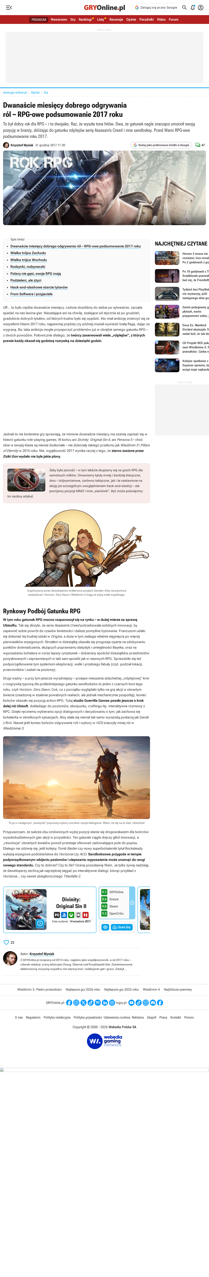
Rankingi (85, 19)
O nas (19, 1017)
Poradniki (146, 19)
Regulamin (33, 1017)
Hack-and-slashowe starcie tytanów (39, 287)
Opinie (131, 19)
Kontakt (175, 1017)
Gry (73, 19)
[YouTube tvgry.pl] (131, 1003)
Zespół (151, 1017)
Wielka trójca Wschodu (28, 260)
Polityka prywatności (88, 1017)
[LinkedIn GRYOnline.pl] (105, 1003)
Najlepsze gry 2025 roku (121, 989)
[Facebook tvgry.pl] (160, 1003)
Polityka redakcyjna (57, 1017)
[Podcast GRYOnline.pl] (98, 1003)
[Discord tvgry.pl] (153, 1003)
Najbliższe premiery (178, 989)
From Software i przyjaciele (31, 294)
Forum (173, 19)
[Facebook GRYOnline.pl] (69, 1003)
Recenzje (116, 19)
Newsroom (59, 19)
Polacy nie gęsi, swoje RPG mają (35, 273)
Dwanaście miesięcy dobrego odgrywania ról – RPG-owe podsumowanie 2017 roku (75, 246)
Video (161, 19)
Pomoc (189, 1017)
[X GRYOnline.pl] (83, 1003)
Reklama (138, 1017)
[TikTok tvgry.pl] (139, 1003)
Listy (100, 19)
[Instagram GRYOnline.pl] (76, 1003)
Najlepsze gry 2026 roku (83, 989)
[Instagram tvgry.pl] (146, 1003)
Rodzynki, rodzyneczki (27, 267)
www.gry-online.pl (15, 92)
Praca (163, 1017)
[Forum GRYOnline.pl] (112, 1003)
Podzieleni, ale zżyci (25, 280)
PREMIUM (39, 20)
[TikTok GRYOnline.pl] (91, 1003)
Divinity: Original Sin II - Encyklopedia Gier (50, 910)
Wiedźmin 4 (151, 989)
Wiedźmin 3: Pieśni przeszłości (39, 989)
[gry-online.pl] (104, 7)
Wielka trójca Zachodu (28, 253)
